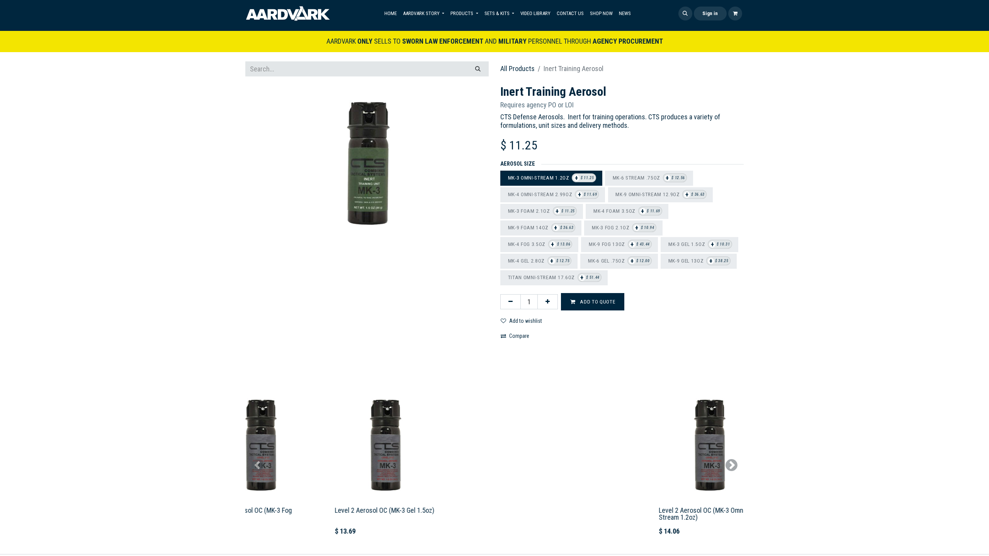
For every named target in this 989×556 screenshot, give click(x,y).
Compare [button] (519, 336)
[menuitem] (390, 13)
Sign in (710, 13)
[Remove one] (510, 301)
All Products (517, 68)
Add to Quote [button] (597, 301)
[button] (685, 13)
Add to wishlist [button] (525, 321)
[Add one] (547, 301)
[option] (494, 465)
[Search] (478, 68)
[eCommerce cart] (735, 13)
